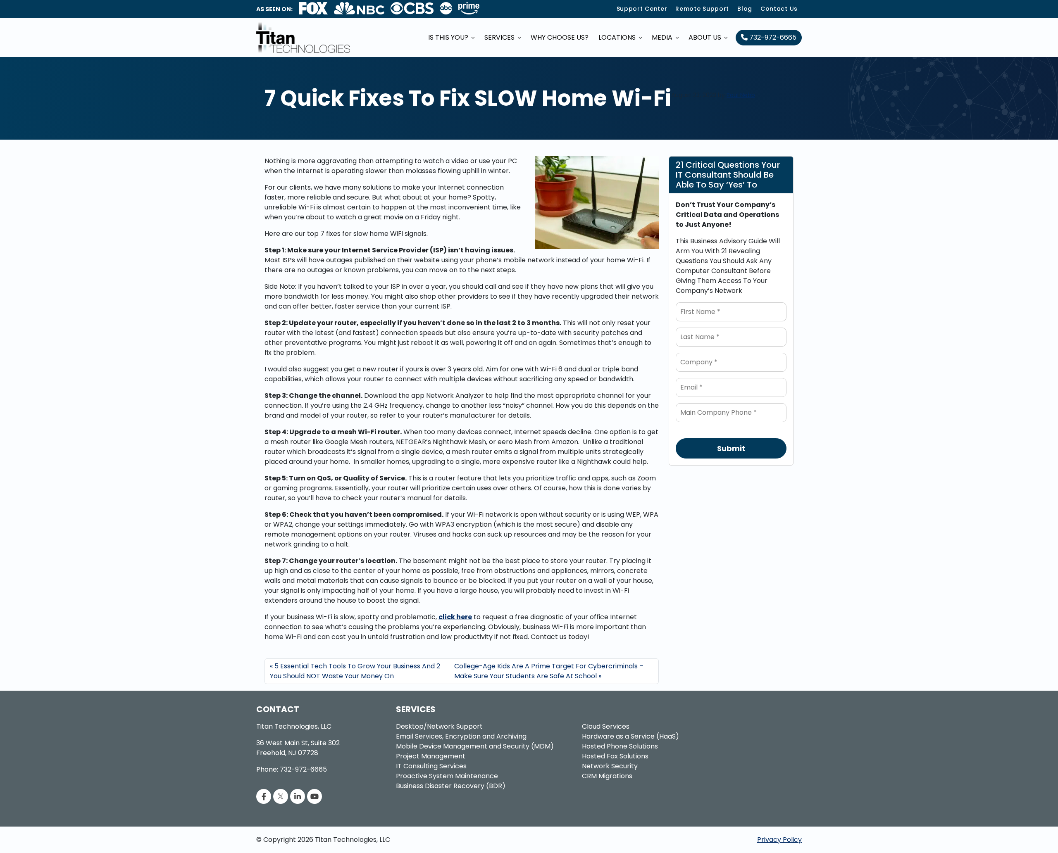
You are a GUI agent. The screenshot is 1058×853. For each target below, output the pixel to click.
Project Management (430, 756)
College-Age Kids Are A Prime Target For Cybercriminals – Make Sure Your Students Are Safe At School (548, 671)
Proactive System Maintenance (447, 776)
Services (500, 37)
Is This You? (449, 37)
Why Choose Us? (560, 37)
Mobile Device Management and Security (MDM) (475, 746)
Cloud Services (605, 726)
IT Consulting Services (431, 766)
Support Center (642, 9)
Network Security (610, 766)
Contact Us (779, 9)
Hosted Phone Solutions (620, 746)
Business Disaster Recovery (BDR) (450, 786)
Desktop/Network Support (439, 726)
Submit (731, 448)
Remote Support (702, 9)
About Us (706, 37)
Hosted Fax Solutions (615, 756)
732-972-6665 (772, 37)
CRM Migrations (607, 776)
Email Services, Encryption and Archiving (461, 736)
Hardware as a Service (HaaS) (630, 736)
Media (663, 37)
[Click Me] (264, 796)
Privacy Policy (779, 839)
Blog (744, 9)
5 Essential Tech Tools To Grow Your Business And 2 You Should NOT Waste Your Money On (355, 671)
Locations (617, 37)
